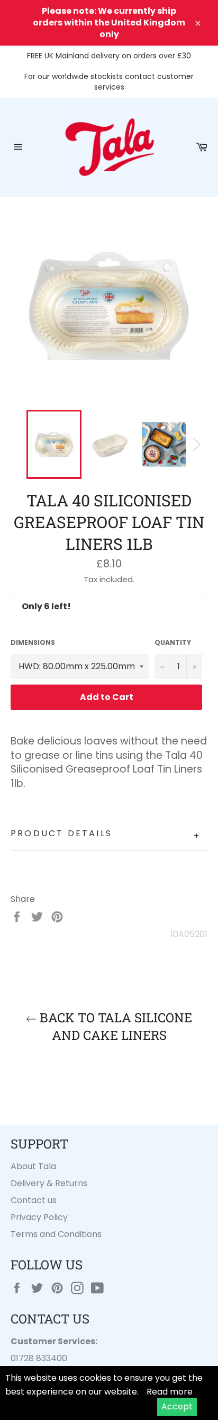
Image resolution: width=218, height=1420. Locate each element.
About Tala (33, 1166)
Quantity (173, 642)
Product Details (106, 835)
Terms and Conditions (56, 1234)
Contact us (34, 1200)
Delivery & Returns (49, 1183)
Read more (170, 1392)
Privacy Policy (39, 1217)
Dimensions (33, 642)
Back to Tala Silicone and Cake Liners (114, 1026)
